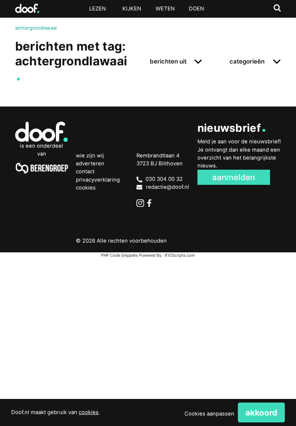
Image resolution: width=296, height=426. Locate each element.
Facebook (151, 203)
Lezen (97, 8)
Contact (85, 171)
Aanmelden (233, 177)
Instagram (140, 203)
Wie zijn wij (90, 155)
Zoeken (277, 8)
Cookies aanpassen (209, 413)
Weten (165, 8)
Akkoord (261, 412)
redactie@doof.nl (167, 187)
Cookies (86, 187)
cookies (89, 412)
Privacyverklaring (98, 180)
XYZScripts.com (180, 255)
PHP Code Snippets (119, 255)
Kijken (131, 8)
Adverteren (90, 163)
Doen (196, 8)
